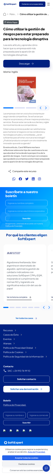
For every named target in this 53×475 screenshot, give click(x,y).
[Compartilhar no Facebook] (20, 179)
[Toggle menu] (48, 4)
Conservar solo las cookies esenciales (26, 470)
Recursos (8, 330)
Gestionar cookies (26, 464)
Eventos (7, 339)
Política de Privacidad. (14, 226)
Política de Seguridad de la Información (23, 356)
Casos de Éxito (11, 334)
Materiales (13, 14)
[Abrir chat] (46, 468)
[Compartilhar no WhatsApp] (13, 179)
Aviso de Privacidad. (36, 452)
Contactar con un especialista (32, 4)
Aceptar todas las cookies (26, 458)
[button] (8, 107)
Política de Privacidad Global (18, 347)
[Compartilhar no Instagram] (39, 178)
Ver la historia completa (17, 297)
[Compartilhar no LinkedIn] (33, 178)
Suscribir (26, 218)
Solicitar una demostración (24, 389)
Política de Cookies (13, 352)
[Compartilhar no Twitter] (27, 179)
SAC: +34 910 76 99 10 (19, 370)
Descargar (24, 63)
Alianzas (7, 343)
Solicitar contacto (26, 379)
